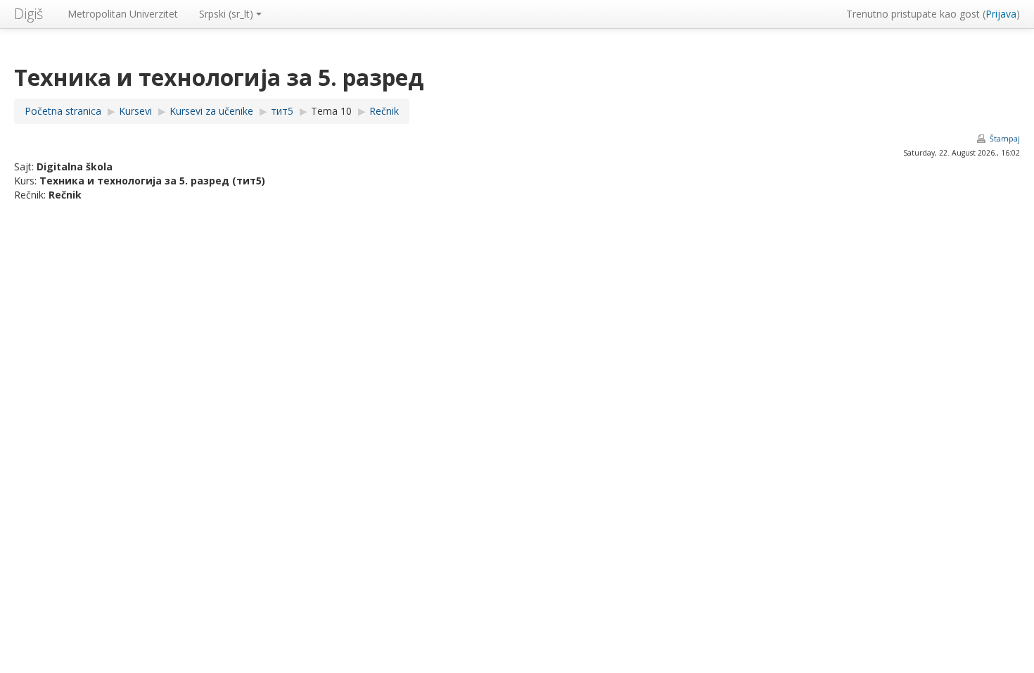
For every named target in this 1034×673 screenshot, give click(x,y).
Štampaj (1005, 139)
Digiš (28, 13)
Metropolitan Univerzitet (123, 13)
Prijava (1000, 13)
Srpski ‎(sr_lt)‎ (226, 13)
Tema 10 (331, 111)
